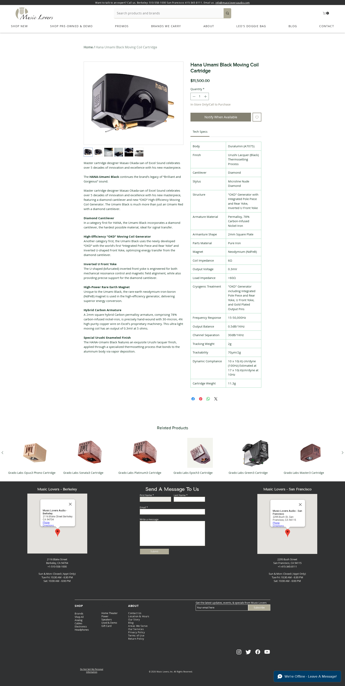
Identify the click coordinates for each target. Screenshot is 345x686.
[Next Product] (342, 452)
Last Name (180, 495)
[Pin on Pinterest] (200, 398)
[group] (172, 458)
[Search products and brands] (227, 13)
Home (88, 47)
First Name (146, 495)
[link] (200, 131)
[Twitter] (248, 652)
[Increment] (205, 96)
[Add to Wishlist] (257, 117)
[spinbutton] (199, 96)
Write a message (149, 519)
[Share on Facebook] (193, 398)
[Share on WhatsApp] (208, 398)
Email (143, 507)
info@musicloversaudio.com (232, 2)
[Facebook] (258, 652)
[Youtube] (267, 652)
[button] (326, 13)
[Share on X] (215, 398)
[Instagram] (239, 652)
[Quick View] (34, 453)
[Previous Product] (2, 452)
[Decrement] (193, 96)
